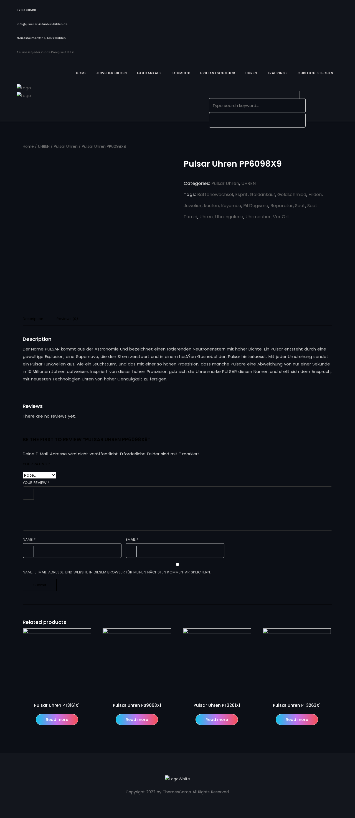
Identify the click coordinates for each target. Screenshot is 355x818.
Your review (36, 482)
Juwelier (193, 205)
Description (33, 319)
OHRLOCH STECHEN (315, 73)
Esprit (241, 194)
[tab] (35, 320)
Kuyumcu (231, 205)
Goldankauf (262, 194)
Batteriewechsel (215, 194)
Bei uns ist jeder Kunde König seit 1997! (45, 52)
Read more (57, 719)
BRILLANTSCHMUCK (217, 73)
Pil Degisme (255, 205)
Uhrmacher (258, 217)
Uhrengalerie (229, 217)
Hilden (315, 194)
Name (29, 539)
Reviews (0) (67, 319)
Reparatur (281, 205)
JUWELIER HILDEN (112, 73)
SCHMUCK (181, 73)
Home (28, 146)
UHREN (251, 73)
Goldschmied (291, 194)
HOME (81, 73)
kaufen (211, 205)
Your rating (36, 464)
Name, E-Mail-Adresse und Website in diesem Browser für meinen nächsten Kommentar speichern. (117, 572)
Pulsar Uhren (66, 146)
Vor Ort (281, 217)
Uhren (206, 217)
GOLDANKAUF (149, 73)
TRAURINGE (277, 73)
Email (132, 539)
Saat (300, 205)
